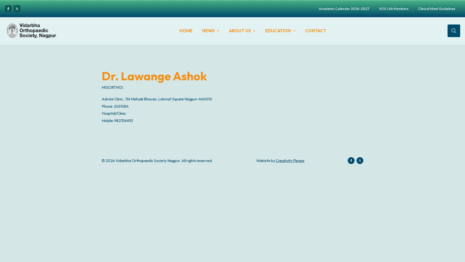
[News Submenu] (219, 31)
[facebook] (8, 8)
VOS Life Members (394, 9)
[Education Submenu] (295, 31)
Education (278, 30)
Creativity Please (290, 160)
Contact (315, 30)
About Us (240, 30)
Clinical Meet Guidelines (436, 9)
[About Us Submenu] (255, 31)
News (208, 30)
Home (186, 30)
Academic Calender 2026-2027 (344, 9)
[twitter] (17, 8)
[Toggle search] (454, 31)
